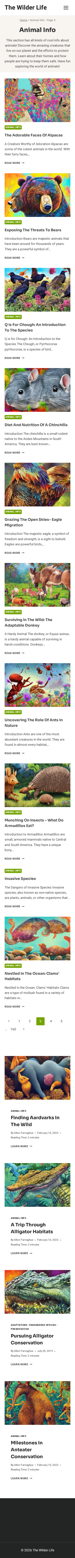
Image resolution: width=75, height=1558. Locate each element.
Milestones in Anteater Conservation (27, 1450)
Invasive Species (20, 878)
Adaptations (19, 1325)
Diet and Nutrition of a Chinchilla (36, 425)
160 (13, 1029)
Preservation (20, 1329)
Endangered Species (42, 1325)
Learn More (21, 1146)
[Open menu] (65, 7)
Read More (14, 163)
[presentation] (37, 1078)
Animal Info (13, 127)
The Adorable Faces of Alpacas (34, 135)
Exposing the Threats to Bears (33, 230)
